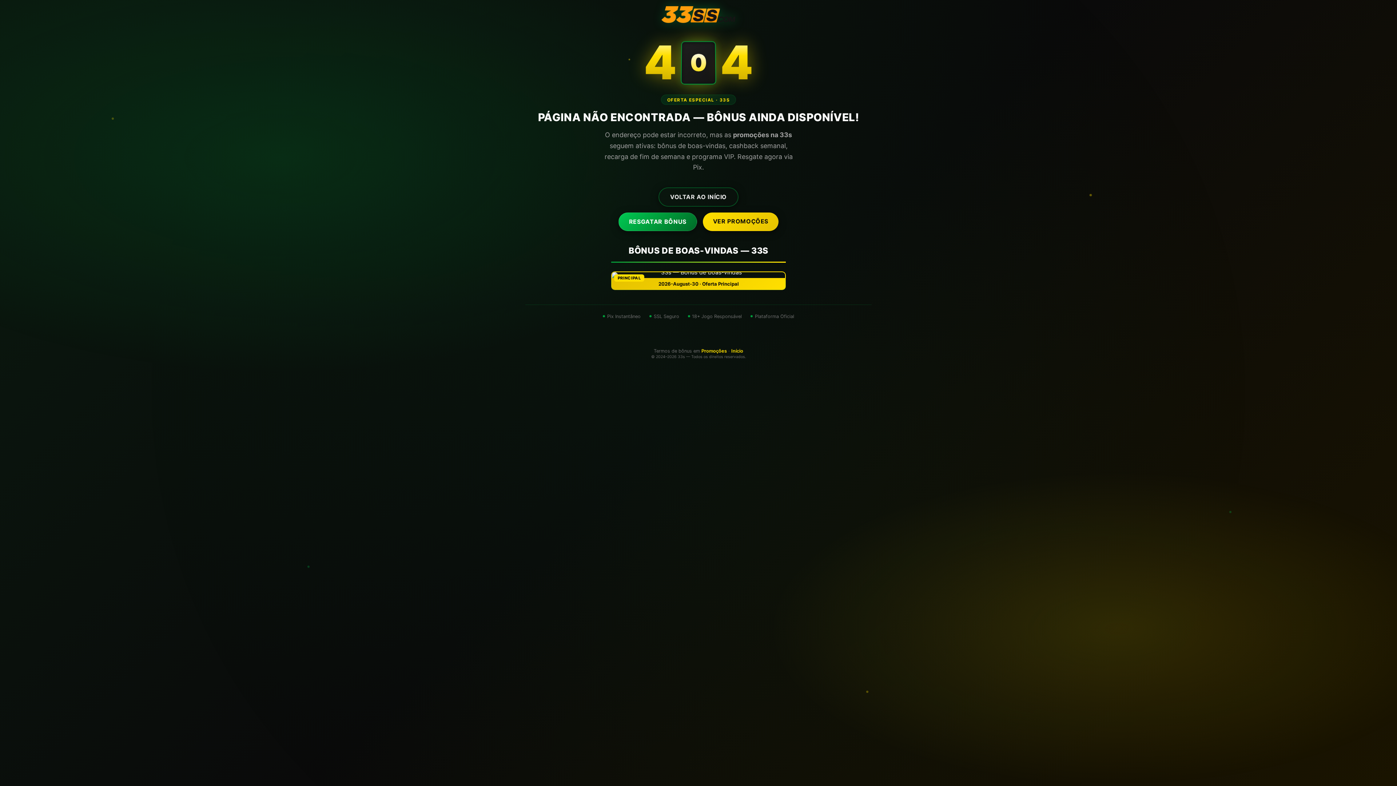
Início (737, 351)
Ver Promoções (740, 221)
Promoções (714, 351)
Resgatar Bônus (657, 221)
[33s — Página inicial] (698, 14)
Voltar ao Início (698, 197)
